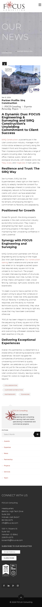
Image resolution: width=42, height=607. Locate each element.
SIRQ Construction (10, 140)
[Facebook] (4, 585)
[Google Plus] (13, 585)
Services (7, 472)
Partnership (6, 109)
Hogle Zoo (20, 163)
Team (6, 478)
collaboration (11, 385)
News (6, 453)
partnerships (10, 394)
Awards (7, 441)
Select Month (9, 434)
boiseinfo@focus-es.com (12, 540)
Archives (5, 430)
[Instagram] (17, 585)
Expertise (11, 51)
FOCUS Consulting (12, 106)
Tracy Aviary (7, 163)
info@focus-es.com (10, 523)
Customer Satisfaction (14, 390)
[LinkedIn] (8, 585)
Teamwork (25, 394)
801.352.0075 (7, 520)
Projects (15, 109)
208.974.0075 (7, 537)
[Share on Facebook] (4, 64)
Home (4, 51)
